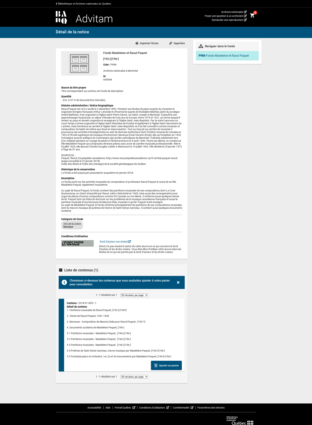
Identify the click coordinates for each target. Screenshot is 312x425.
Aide (108, 407)
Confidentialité (184, 407)
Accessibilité (94, 407)
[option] (72, 225)
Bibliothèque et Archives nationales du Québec (84, 3)
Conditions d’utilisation (155, 407)
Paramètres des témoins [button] (211, 407)
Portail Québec (126, 407)
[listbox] (121, 225)
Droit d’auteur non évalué (113, 241)
